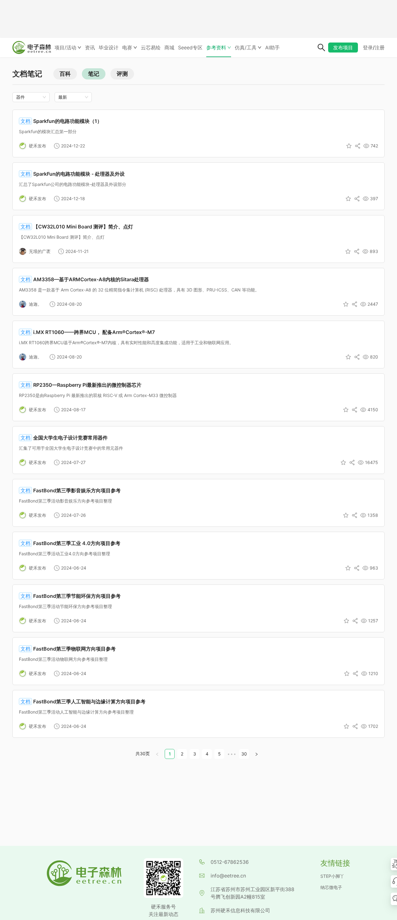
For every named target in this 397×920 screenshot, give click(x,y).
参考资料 (216, 47)
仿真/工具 (245, 47)
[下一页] (256, 754)
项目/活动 (65, 47)
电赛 (127, 47)
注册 (380, 47)
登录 (368, 47)
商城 (169, 47)
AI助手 (272, 47)
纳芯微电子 (331, 887)
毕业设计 (108, 47)
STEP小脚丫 (332, 876)
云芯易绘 (151, 47)
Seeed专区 (190, 47)
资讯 (90, 47)
